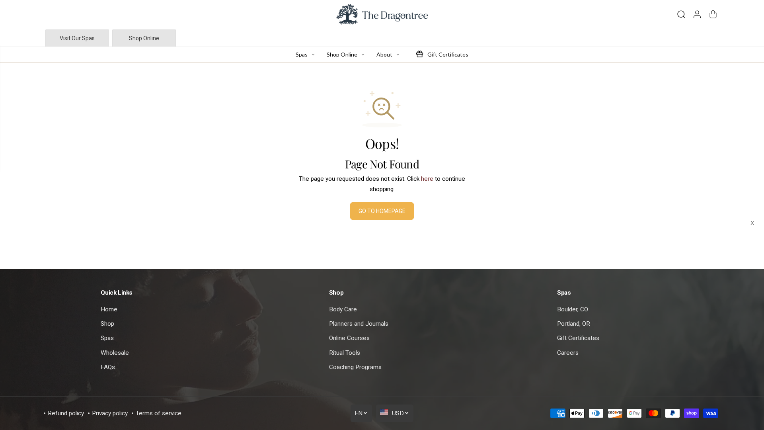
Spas (107, 338)
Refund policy (66, 413)
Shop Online (144, 38)
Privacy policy (110, 413)
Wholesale (115, 352)
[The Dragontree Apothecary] (382, 14)
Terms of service (158, 413)
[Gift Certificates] (419, 54)
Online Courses (349, 338)
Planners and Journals (358, 323)
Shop (107, 323)
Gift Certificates (578, 338)
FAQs (108, 367)
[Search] (681, 14)
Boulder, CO (572, 309)
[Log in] (697, 14)
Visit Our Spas (77, 38)
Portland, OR (573, 323)
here (427, 178)
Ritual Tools (344, 352)
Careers (568, 352)
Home (109, 309)
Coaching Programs (355, 367)
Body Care (343, 309)
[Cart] (713, 14)
